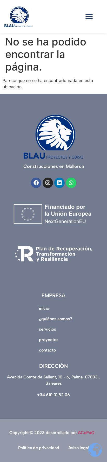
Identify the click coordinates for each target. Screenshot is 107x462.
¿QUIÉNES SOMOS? (55, 318)
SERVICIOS (47, 329)
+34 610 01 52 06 (53, 394)
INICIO (44, 308)
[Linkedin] (59, 183)
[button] (89, 17)
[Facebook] (36, 183)
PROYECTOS (48, 339)
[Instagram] (48, 183)
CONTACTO (47, 350)
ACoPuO (86, 432)
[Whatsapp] (71, 183)
